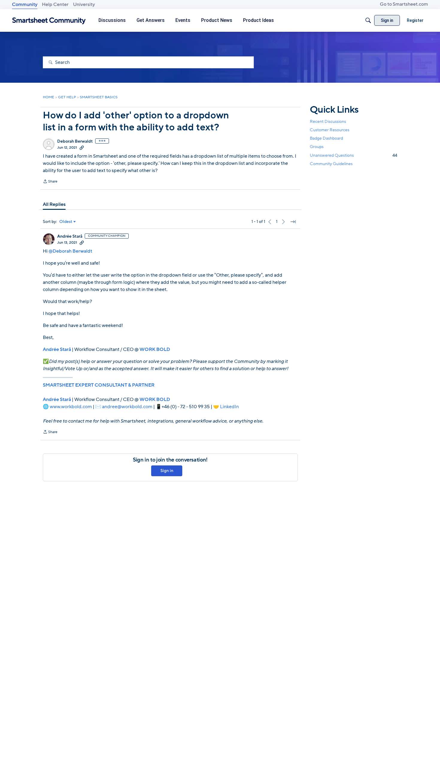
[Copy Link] (81, 147)
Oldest (65, 222)
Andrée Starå (69, 236)
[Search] (368, 20)
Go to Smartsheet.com (404, 4)
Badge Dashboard (326, 138)
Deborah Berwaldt (75, 141)
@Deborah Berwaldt (70, 251)
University (84, 4)
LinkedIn (229, 406)
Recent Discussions (328, 121)
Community (24, 4)
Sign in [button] (166, 471)
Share (50, 182)
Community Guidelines (331, 164)
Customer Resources (329, 130)
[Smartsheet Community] (49, 20)
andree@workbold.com (127, 406)
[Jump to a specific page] (293, 222)
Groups (317, 147)
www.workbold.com (71, 406)
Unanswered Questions (353, 155)
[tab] (54, 204)
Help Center (55, 4)
